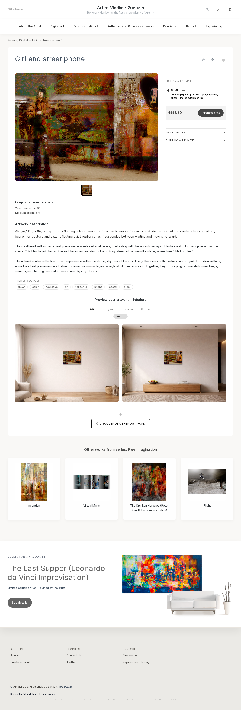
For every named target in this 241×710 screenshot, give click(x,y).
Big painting (214, 26)
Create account (20, 662)
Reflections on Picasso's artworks (131, 26)
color (35, 286)
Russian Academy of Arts (135, 12)
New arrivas (130, 655)
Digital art (57, 26)
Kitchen (146, 309)
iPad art (190, 26)
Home (12, 40)
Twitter (71, 662)
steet (127, 286)
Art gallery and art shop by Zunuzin (35, 686)
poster (113, 286)
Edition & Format (178, 81)
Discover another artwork (122, 423)
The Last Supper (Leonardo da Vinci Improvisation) (56, 573)
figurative (51, 286)
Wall (92, 309)
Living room (109, 309)
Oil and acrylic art (85, 26)
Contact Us (74, 655)
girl (66, 286)
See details (20, 602)
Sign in (14, 655)
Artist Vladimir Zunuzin (120, 7)
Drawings (169, 26)
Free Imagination (48, 40)
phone (98, 286)
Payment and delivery (136, 662)
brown (21, 286)
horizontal (81, 286)
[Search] (207, 9)
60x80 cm (120, 316)
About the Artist (30, 26)
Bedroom (129, 309)
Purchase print (211, 112)
